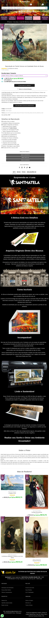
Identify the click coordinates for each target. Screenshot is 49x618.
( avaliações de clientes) (12, 68)
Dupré (18, 112)
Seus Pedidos (28, 590)
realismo (39, 112)
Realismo (29, 11)
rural (42, 112)
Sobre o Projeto (29, 600)
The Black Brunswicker (36, 512)
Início (11, 11)
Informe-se (28, 602)
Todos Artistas (20, 18)
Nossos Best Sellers (6, 590)
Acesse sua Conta (29, 587)
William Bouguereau (12, 554)
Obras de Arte (21, 11)
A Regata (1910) (12, 493)
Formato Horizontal (24, 112)
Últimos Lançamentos (7, 592)
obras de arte (33, 112)
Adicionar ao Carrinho (25, 85)
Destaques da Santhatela (7, 587)
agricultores (8, 112)
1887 (9, 115)
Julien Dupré (36, 11)
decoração (13, 112)
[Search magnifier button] (46, 8)
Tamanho (13, 73)
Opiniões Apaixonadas (7, 602)
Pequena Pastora (37, 560)
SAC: (12, 611)
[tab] (14, 171)
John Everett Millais (37, 510)
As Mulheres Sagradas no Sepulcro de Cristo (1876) (12, 557)
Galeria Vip (37, 18)
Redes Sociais (5, 605)
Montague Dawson (12, 491)
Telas (15, 11)
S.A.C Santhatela (29, 592)
